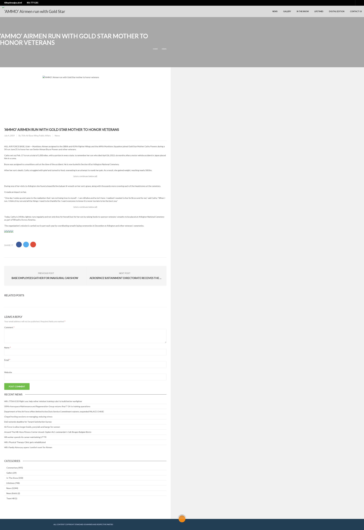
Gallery (287, 11)
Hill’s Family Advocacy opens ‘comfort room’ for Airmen (28, 447)
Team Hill (10, 498)
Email (7, 360)
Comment (9, 327)
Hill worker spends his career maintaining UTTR (25, 437)
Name (7, 347)
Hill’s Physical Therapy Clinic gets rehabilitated (25, 442)
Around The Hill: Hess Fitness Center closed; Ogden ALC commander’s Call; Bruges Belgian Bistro (47, 432)
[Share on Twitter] (26, 244)
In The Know (303, 11)
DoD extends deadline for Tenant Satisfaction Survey (28, 422)
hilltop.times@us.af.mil (13, 3)
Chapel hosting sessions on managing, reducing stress (28, 416)
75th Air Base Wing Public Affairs (36, 135)
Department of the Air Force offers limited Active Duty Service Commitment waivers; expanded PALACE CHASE (54, 411)
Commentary (12, 467)
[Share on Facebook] (19, 244)
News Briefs (11, 493)
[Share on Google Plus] (33, 244)
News (275, 11)
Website (8, 372)
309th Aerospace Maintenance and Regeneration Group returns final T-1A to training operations (47, 406)
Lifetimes (318, 11)
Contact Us (356, 11)
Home (155, 49)
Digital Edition (336, 11)
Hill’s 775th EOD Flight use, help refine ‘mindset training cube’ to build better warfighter (43, 401)
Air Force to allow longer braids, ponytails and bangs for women (32, 427)
